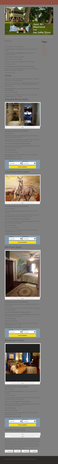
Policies (44, 52)
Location (44, 48)
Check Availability (22, 167)
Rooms (44, 46)
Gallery (44, 55)
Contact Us (44, 54)
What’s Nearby (45, 50)
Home (43, 45)
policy (17, 96)
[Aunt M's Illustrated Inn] (29, 20)
